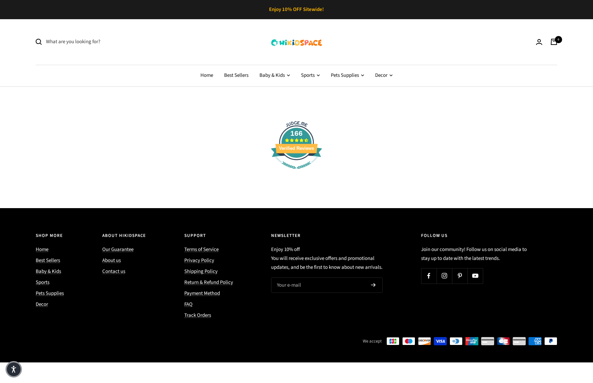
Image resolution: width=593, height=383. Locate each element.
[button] (13, 369)
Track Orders (197, 315)
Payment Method (202, 293)
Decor (381, 75)
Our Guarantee (117, 249)
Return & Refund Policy (208, 282)
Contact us (113, 271)
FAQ (188, 304)
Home (206, 75)
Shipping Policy (201, 271)
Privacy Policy (199, 260)
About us (111, 260)
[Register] (373, 285)
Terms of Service (201, 249)
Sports (308, 75)
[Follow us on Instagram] (444, 276)
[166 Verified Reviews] (296, 172)
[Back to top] (564, 336)
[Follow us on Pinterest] (459, 276)
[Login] (539, 42)
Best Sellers (236, 75)
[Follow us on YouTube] (475, 276)
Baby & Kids (272, 75)
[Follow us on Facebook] (429, 276)
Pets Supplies (345, 75)
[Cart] (553, 42)
